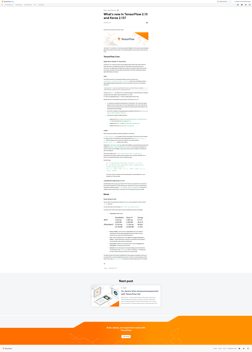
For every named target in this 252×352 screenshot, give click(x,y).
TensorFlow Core (9, 4)
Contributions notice (232, 348)
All (2, 4)
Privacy (220, 348)
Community (41, 4)
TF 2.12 (126, 202)
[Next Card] (126, 296)
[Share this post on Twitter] (147, 22)
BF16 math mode (116, 183)
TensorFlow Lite (28, 4)
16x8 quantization (123, 111)
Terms (224, 348)
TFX (35, 4)
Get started (126, 336)
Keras (105, 268)
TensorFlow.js (18, 4)
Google (215, 348)
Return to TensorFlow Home (243, 1)
